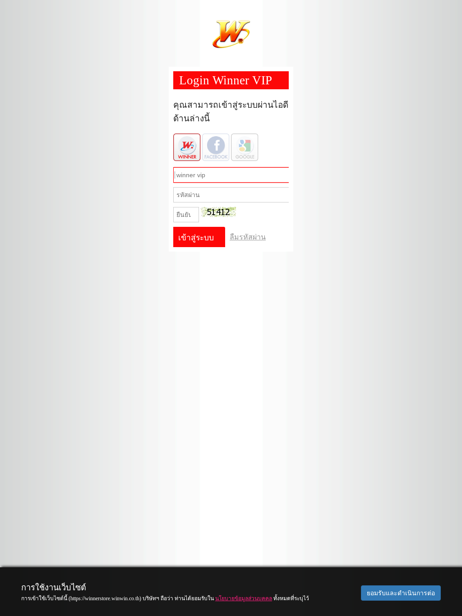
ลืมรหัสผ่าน (248, 237)
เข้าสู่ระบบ (196, 237)
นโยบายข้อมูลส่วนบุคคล (243, 598)
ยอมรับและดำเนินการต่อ (401, 593)
